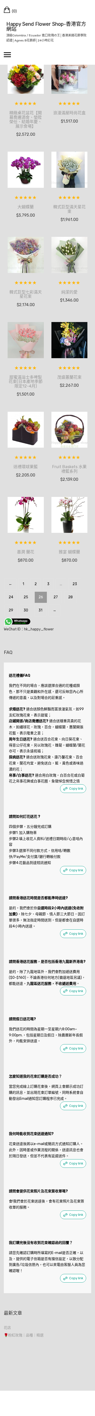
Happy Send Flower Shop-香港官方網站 (46, 26)
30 (26, 610)
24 (11, 597)
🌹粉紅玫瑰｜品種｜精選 (24, 1335)
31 (40, 610)
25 (26, 597)
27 (55, 597)
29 (11, 610)
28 (70, 597)
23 (74, 584)
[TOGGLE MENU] (7, 54)
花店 (7, 1328)
